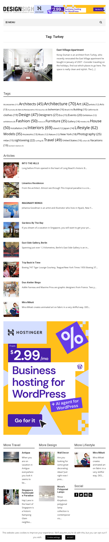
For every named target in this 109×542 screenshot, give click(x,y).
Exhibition (90, 115)
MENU (11, 22)
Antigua (26, 452)
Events (75, 115)
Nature (54, 134)
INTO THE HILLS (30, 163)
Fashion (26, 120)
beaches (43, 110)
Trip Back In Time (31, 262)
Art (82, 103)
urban (86, 141)
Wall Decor (63, 452)
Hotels (84, 121)
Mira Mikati (28, 302)
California (93, 110)
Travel (53, 139)
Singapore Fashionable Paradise (27, 493)
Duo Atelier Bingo (31, 282)
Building (80, 109)
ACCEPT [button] (70, 537)
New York (68, 134)
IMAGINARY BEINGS (32, 203)
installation (19, 128)
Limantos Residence (33, 183)
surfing (39, 141)
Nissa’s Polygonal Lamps (62, 489)
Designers (48, 115)
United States (72, 140)
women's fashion (16, 146)
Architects (31, 103)
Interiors (40, 127)
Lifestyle (86, 127)
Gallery (74, 121)
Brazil (69, 109)
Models (12, 134)
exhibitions (9, 121)
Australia (13, 110)
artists (94, 104)
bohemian (56, 109)
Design (28, 114)
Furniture (56, 121)
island (58, 128)
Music (43, 134)
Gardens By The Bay (32, 223)
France (41, 122)
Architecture (60, 104)
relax (8, 140)
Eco (63, 115)
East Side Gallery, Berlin (34, 242)
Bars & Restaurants (28, 109)
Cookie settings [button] (53, 537)
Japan (69, 128)
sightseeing (24, 140)
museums (30, 134)
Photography (89, 134)
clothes (10, 115)
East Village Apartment (70, 49)
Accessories (10, 104)
